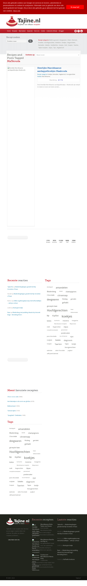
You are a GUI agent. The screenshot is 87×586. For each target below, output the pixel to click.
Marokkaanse (46, 76)
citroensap (63, 295)
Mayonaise (73, 324)
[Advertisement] (23, 261)
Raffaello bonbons (69, 559)
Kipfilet (55, 316)
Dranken (40, 42)
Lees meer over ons (14, 540)
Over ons (36, 31)
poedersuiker (65, 333)
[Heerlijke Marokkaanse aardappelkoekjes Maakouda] (21, 146)
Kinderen (58, 42)
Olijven (66, 327)
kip (48, 316)
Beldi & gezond (54, 40)
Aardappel (50, 287)
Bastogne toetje (18, 308)
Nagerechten (71, 42)
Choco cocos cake (12, 397)
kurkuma (57, 320)
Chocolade (50, 295)
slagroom (68, 340)
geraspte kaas (52, 306)
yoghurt (70, 350)
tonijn (74, 344)
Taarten (76, 45)
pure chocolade (51, 336)
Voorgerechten (70, 74)
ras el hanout (63, 336)
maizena (66, 321)
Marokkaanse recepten (60, 324)
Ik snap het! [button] (75, 7)
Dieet (69, 40)
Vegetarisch (60, 47)
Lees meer (42, 91)
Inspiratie (30, 31)
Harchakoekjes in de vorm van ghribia (18, 401)
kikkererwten (74, 312)
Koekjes (64, 42)
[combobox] (58, 55)
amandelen (62, 287)
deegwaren (53, 299)
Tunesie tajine (11, 410)
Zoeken (43, 31)
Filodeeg (64, 299)
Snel (65, 45)
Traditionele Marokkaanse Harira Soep (46, 556)
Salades (47, 45)
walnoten (49, 350)
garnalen (73, 299)
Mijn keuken (22, 31)
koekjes (67, 316)
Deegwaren (63, 40)
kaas (72, 309)
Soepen (70, 45)
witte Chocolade (60, 350)
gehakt (65, 302)
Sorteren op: (30, 55)
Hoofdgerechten (49, 42)
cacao (61, 291)
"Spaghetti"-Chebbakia (14, 415)
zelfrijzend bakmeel (52, 353)
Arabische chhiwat (52, 31)
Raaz (8, 312)
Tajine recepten (43, 47)
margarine (75, 320)
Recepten (14, 31)
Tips (54, 47)
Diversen (74, 40)
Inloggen (61, 31)
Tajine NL (10, 287)
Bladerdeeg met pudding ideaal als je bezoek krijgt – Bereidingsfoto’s (67, 552)
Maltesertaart (11, 406)
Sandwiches (54, 45)
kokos (49, 321)
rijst (71, 337)
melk (48, 327)
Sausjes (61, 45)
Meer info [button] (16, 11)
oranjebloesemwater (52, 330)
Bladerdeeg (51, 292)
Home (9, 31)
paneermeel (64, 330)
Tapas (50, 47)
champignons (71, 292)
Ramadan (41, 45)
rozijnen (49, 340)
